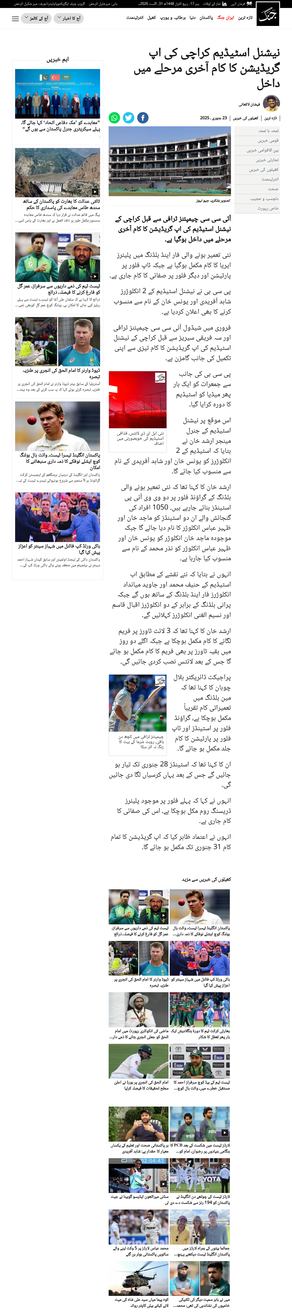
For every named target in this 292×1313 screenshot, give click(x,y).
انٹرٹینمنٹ (134, 18)
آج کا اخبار (71, 19)
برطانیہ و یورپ (173, 18)
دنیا (193, 18)
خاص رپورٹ (268, 208)
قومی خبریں (268, 141)
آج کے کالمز (38, 19)
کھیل (151, 18)
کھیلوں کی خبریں (245, 118)
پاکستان (206, 18)
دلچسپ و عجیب (264, 199)
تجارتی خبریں (267, 160)
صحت (273, 189)
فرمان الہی (238, 4)
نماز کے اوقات (212, 4)
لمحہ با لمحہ (268, 131)
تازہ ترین (245, 18)
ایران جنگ (225, 18)
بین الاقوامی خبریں (263, 150)
